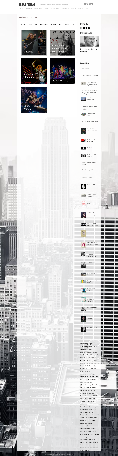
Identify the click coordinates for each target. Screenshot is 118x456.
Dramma (92, 376)
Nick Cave (83, 393)
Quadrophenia (84, 396)
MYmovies (93, 387)
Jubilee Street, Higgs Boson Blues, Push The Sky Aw (89, 385)
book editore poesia (91, 445)
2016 (81, 352)
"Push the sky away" (86, 346)
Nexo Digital (91, 390)
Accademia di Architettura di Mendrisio (89, 355)
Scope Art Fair (84, 409)
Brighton (82, 368)
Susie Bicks (92, 409)
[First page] (80, 338)
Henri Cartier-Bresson (86, 382)
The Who (82, 415)
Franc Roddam (84, 379)
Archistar (83, 360)
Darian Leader (84, 376)
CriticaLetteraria (85, 371)
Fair (97, 376)
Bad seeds (83, 366)
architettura (83, 431)
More (66, 24)
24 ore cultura (88, 352)
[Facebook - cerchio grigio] (85, 4)
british (87, 448)
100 (94, 346)
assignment (92, 437)
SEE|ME (93, 401)
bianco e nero (84, 442)
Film (60, 24)
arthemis (86, 434)
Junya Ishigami (84, 387)
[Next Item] (96, 41)
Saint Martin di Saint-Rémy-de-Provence (89, 407)
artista (97, 434)
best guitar (92, 439)
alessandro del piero (86, 426)
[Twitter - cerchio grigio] (87, 4)
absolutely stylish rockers (87, 420)
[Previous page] (85, 338)
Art (36, 24)
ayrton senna (84, 439)
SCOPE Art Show (85, 401)
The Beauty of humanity (87, 412)
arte (81, 434)
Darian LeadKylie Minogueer (88, 374)
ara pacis (93, 428)
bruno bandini (84, 450)
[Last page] (98, 338)
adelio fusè (83, 423)
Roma (94, 398)
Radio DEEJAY (93, 396)
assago (86, 437)
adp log (90, 423)
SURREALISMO (84, 404)
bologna (82, 445)
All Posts (23, 24)
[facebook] (84, 28)
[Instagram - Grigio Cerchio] (90, 4)
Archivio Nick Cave (92, 360)
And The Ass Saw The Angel (88, 357)
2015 (94, 349)
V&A (98, 415)
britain (82, 448)
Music (30, 24)
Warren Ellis (83, 417)
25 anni (95, 352)
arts (81, 437)
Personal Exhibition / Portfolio (48, 24)
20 (96, 346)
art (96, 431)
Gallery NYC (93, 379)
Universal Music (91, 415)
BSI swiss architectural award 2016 (89, 363)
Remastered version (86, 398)
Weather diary (92, 417)
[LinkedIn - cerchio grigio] (92, 4)
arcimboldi (91, 431)
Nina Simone (90, 393)
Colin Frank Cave (91, 368)
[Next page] (94, 338)
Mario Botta (83, 390)
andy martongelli (85, 428)
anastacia (96, 426)
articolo (92, 434)
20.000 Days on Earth (86, 349)
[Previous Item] (83, 41)
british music (94, 448)
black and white (93, 442)
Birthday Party (91, 366)
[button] (73, 25)
